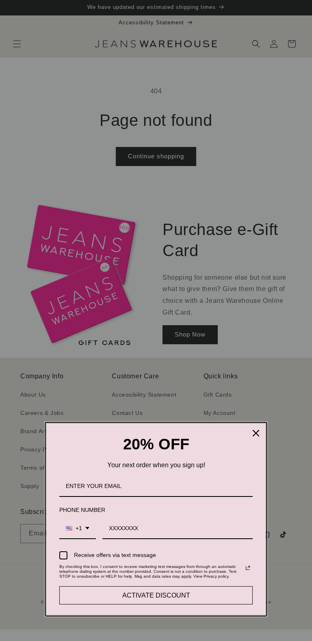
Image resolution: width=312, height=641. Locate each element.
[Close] (256, 433)
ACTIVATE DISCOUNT (156, 595)
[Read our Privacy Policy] (248, 568)
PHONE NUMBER (82, 510)
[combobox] (77, 528)
